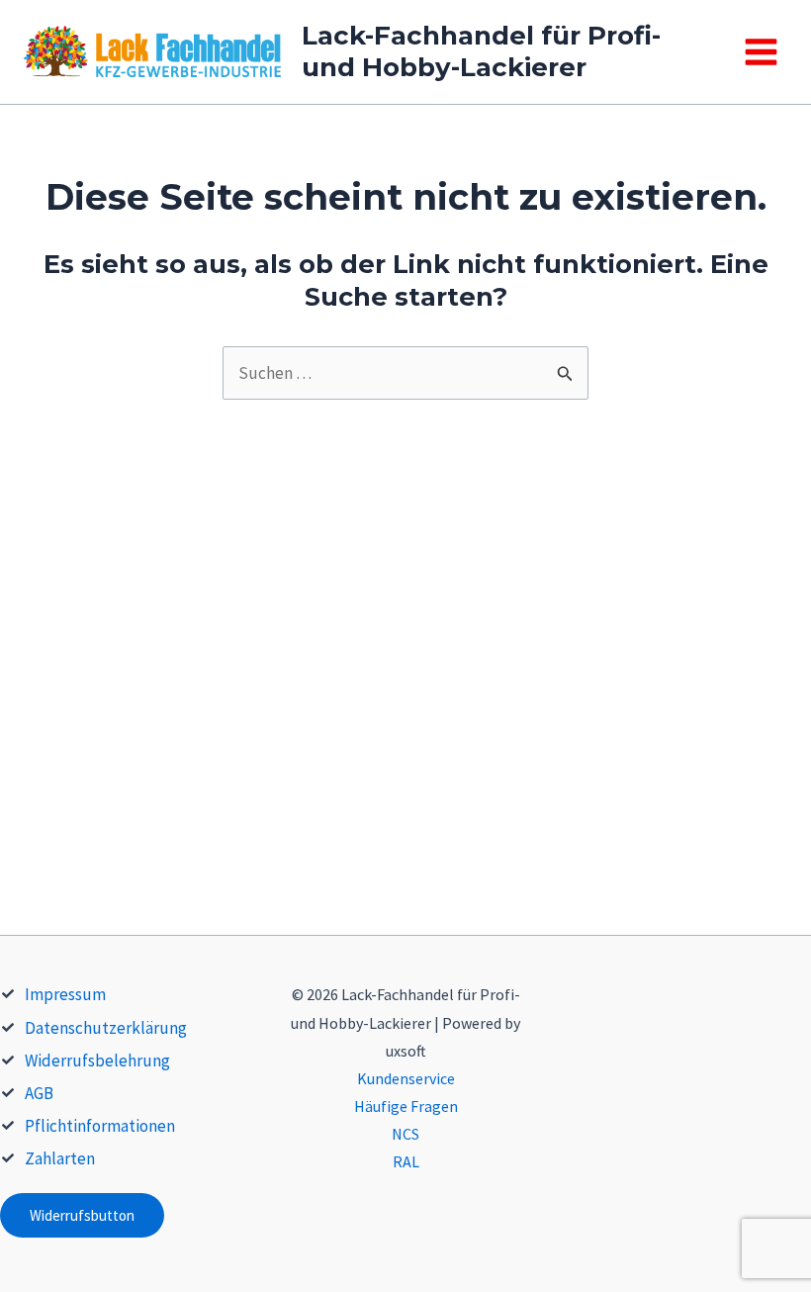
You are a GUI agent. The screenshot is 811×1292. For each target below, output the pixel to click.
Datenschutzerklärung (106, 1028)
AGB (39, 1093)
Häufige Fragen (406, 1106)
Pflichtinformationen (100, 1126)
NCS (405, 1134)
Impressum (65, 994)
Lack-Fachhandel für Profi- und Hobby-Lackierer (481, 51)
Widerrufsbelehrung (97, 1060)
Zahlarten (60, 1158)
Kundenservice (406, 1078)
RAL (406, 1161)
